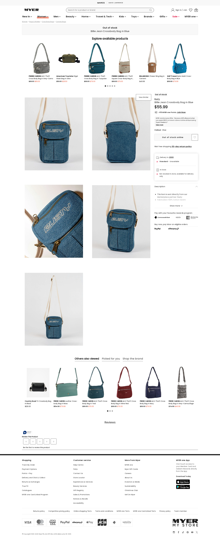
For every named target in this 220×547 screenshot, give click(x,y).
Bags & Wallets (34, 21)
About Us (128, 477)
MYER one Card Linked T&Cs (144, 511)
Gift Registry (78, 490)
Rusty (157, 99)
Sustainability (130, 486)
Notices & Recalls (80, 499)
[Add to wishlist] (195, 137)
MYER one (129, 465)
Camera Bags (61, 21)
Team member (180, 511)
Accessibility (78, 503)
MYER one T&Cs (123, 511)
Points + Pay (27, 473)
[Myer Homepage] (31, 11)
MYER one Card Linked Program (35, 494)
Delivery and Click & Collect (33, 477)
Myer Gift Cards (131, 469)
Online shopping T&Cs (83, 511)
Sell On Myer (130, 494)
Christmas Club (131, 490)
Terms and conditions (104, 511)
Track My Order (28, 465)
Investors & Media (132, 482)
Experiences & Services (83, 482)
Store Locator (79, 477)
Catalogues (27, 490)
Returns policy (39, 511)
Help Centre (78, 465)
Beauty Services (80, 486)
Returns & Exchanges (31, 482)
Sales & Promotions (81, 494)
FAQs (75, 469)
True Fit (25, 486)
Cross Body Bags (48, 21)
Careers (128, 473)
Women (25, 21)
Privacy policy (165, 511)
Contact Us (78, 473)
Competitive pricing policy (59, 511)
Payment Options (29, 469)
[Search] (151, 10)
